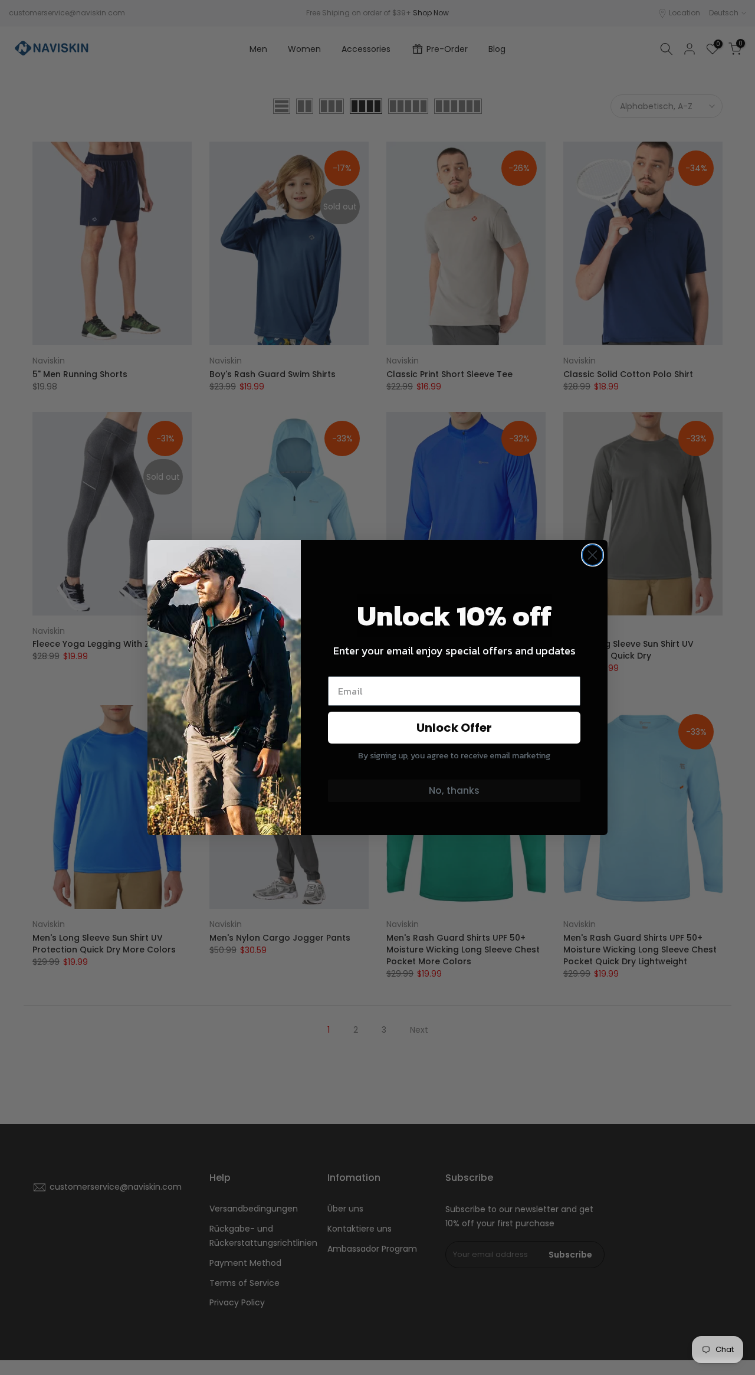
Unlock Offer (454, 727)
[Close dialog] (592, 555)
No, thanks (454, 790)
